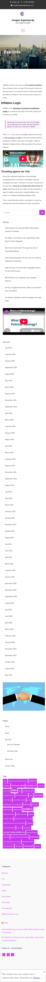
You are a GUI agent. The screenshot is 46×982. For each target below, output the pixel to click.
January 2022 (10, 518)
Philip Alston (27, 804)
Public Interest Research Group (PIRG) (14, 823)
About (7, 733)
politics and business (9, 814)
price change (10, 134)
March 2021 (9, 564)
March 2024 (9, 420)
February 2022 (10, 511)
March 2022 (9, 505)
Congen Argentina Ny (23, 20)
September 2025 (11, 367)
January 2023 (10, 466)
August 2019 (9, 668)
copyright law (31, 785)
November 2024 (10, 400)
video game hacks (8, 846)
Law (3, 879)
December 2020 (10, 583)
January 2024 (10, 433)
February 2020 (10, 636)
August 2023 (9, 439)
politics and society (22, 814)
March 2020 (9, 629)
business (32, 781)
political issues (17, 809)
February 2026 (10, 354)
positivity (31, 814)
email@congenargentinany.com (23, 5)
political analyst (7, 809)
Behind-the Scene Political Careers (17, 781)
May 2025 (8, 380)
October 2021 (10, 531)
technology (34, 837)
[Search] (42, 212)
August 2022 (9, 485)
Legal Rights (6, 885)
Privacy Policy (10, 766)
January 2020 (10, 642)
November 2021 (10, 524)
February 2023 (10, 459)
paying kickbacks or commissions (12, 804)
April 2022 (8, 498)
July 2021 (8, 544)
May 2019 (8, 675)
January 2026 (10, 361)
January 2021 (10, 577)
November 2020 (10, 590)
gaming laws (6, 791)
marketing (39, 795)
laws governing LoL (8, 795)
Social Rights (6, 896)
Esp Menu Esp (12, 751)
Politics (4, 890)
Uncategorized (7, 908)
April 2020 (8, 623)
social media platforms (14, 832)
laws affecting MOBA (28, 791)
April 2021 (8, 557)
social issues (27, 827)
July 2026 (8, 348)
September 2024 (11, 407)
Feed (6, 923)
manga (31, 795)
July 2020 (8, 610)
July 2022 (8, 492)
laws (20, 791)
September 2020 (11, 596)
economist (41, 785)
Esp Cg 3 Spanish (13, 744)
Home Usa (9, 759)
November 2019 (10, 655)
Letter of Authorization (21, 795)
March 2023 (9, 452)
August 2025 (9, 374)
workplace (37, 846)
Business (5, 873)
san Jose (19, 827)
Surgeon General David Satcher (19, 837)
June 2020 (9, 616)
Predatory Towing (8, 818)
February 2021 (10, 570)
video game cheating (27, 841)
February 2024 (10, 426)
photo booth (35, 804)
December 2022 (10, 472)
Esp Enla (8, 740)
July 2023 (8, 446)
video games (18, 846)
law (14, 790)
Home (7, 726)
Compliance (6, 785)
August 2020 (9, 603)
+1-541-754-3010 (28, 2)
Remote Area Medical (9, 827)
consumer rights (18, 785)
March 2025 (9, 387)
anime (5, 781)
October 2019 (10, 662)
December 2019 (10, 649)
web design (28, 846)
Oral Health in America (19, 800)
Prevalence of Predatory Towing (23, 818)
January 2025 (10, 394)
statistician (6, 837)
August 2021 (9, 538)
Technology (6, 902)
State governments (32, 832)
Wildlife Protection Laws (10, 914)
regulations (30, 823)
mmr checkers (7, 800)
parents (29, 800)
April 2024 (8, 413)
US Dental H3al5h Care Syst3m (12, 841)
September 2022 (11, 479)
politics (28, 809)
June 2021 (9, 551)
